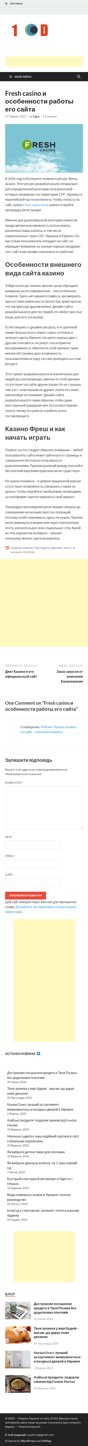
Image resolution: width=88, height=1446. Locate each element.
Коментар (14, 782)
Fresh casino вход (36, 205)
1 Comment (50, 116)
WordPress (28, 1441)
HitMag (46, 1441)
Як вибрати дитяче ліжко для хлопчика (36, 1152)
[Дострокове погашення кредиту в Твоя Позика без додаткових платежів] (18, 1304)
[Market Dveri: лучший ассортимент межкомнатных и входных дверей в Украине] (18, 1353)
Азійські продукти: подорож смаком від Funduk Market (56, 1379)
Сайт (9, 874)
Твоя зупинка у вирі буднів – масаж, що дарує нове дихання (56, 1332)
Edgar (36, 116)
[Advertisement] (46, 61)
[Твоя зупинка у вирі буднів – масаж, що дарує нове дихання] (18, 1329)
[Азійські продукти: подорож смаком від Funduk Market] (18, 1378)
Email (10, 856)
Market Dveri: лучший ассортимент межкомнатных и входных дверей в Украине (57, 1357)
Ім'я (9, 837)
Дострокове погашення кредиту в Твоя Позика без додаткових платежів (55, 1308)
